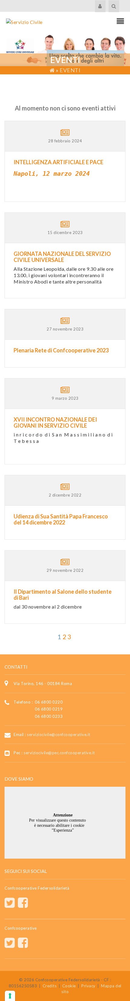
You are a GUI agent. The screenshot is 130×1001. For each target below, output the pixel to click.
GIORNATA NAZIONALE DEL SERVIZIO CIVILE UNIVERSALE (62, 256)
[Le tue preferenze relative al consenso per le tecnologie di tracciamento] (10, 996)
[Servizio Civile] (24, 21)
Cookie (69, 985)
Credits (50, 985)
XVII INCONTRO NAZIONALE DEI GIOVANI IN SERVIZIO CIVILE (55, 422)
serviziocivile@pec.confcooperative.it (59, 752)
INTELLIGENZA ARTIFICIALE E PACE (58, 162)
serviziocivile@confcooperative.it (58, 734)
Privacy (88, 985)
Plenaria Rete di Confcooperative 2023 (61, 350)
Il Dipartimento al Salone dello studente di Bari (63, 594)
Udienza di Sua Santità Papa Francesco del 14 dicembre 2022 (61, 519)
